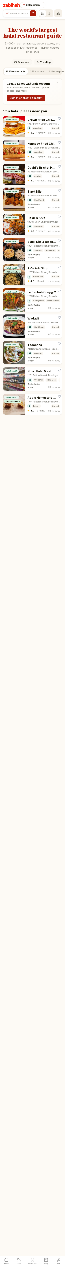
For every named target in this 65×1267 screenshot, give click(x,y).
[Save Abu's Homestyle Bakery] (59, 396)
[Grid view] (42, 13)
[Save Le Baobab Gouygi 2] (59, 291)
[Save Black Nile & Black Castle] (59, 241)
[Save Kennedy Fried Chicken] (59, 142)
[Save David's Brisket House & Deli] (59, 166)
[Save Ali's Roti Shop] (59, 267)
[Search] (33, 13)
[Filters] (58, 13)
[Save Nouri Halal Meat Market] (59, 370)
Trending (45, 62)
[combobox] (19, 13)
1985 (15, 71)
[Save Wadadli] (59, 317)
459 (37, 71)
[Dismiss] (57, 83)
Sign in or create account (26, 97)
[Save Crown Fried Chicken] (59, 118)
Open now (23, 62)
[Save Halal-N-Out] (59, 217)
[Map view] (49, 13)
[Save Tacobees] (59, 344)
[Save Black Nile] (59, 190)
